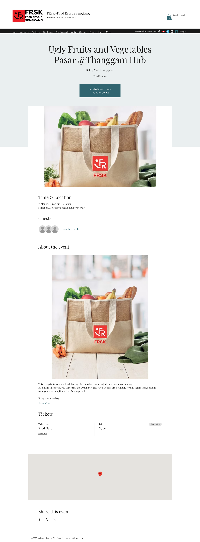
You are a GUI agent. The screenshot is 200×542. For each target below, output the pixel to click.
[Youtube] (163, 31)
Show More (44, 403)
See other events (100, 92)
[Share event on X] (47, 519)
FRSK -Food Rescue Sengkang (69, 13)
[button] (169, 17)
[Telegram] (167, 31)
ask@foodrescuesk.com (146, 31)
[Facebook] (159, 31)
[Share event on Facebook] (39, 519)
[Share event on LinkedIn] (54, 519)
